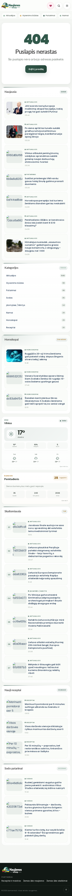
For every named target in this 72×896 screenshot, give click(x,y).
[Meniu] (66, 5)
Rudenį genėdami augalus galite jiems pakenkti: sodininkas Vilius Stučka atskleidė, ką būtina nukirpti (45, 785)
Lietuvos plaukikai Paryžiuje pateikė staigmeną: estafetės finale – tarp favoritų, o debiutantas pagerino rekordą (45, 551)
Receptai (30, 700)
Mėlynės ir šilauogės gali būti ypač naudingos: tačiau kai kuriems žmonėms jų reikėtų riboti (44, 668)
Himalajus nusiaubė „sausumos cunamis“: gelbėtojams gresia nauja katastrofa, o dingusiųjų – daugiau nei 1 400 (43, 246)
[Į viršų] (66, 890)
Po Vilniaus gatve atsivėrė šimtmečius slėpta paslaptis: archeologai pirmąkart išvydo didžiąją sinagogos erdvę (45, 599)
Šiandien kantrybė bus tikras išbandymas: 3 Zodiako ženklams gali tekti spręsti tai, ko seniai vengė (45, 401)
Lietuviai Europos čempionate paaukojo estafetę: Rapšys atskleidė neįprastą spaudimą (45, 575)
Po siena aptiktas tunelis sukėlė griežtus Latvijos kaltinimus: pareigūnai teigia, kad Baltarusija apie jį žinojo (43, 132)
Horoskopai (32, 350)
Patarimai (31, 174)
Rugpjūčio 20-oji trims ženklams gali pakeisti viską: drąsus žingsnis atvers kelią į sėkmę (44, 356)
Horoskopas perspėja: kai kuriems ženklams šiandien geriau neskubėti (45, 202)
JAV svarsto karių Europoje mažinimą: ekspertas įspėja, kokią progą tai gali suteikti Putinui (44, 109)
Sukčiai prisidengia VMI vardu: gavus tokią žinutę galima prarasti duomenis (44, 181)
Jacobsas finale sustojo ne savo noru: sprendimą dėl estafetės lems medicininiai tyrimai (46, 528)
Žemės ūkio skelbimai (57, 881)
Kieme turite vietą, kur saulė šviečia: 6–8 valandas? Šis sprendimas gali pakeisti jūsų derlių (45, 832)
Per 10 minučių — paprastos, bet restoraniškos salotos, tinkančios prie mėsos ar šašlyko (43, 748)
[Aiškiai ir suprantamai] (24, 5)
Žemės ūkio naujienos (33, 881)
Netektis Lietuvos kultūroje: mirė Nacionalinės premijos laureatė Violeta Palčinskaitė (46, 623)
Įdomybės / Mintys (38, 591)
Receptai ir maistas (11, 881)
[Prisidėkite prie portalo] (50, 5)
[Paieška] (58, 5)
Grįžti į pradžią (36, 69)
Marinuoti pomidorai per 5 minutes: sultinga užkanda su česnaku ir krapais (45, 707)
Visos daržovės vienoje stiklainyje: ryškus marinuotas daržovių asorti (44, 728)
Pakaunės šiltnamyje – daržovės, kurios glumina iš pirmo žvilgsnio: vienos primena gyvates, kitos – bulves (43, 809)
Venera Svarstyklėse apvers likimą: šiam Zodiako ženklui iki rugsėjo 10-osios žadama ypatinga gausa (44, 378)
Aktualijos (31, 102)
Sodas (29, 779)
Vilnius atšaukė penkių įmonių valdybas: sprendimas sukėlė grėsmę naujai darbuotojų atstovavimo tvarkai (41, 157)
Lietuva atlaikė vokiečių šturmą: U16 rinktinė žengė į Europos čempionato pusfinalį (46, 645)
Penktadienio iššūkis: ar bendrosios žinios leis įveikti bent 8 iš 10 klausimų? (44, 222)
